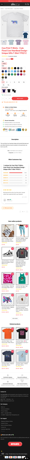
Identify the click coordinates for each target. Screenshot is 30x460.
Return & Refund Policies (6, 425)
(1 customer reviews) (12, 56)
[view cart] (28, 4)
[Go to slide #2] (11, 42)
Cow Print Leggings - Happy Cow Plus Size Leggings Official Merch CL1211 (22, 240)
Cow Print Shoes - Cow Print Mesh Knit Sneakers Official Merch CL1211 (8, 262)
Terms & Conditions (5, 409)
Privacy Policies (4, 410)
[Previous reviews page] (20, 211)
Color (3, 65)
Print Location (5, 87)
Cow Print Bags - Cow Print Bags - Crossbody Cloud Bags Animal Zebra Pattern (7, 240)
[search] (26, 4)
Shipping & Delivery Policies (7, 421)
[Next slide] (27, 24)
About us (3, 407)
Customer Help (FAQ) (5, 429)
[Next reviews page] (27, 211)
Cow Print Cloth (9, 8)
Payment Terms (4, 423)
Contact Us (3, 427)
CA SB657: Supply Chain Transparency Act (10, 414)
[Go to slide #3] (18, 42)
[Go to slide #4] (25, 42)
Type (3, 61)
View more (15, 318)
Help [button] (27, 458)
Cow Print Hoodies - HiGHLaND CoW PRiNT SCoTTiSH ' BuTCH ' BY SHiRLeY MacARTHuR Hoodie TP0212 (21, 263)
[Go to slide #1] (4, 42)
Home (2, 8)
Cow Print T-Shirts (18, 8)
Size (3, 79)
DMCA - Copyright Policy (6, 412)
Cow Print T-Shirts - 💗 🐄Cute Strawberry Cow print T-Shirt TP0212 (22, 343)
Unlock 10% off (3, 454)
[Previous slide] (2, 24)
